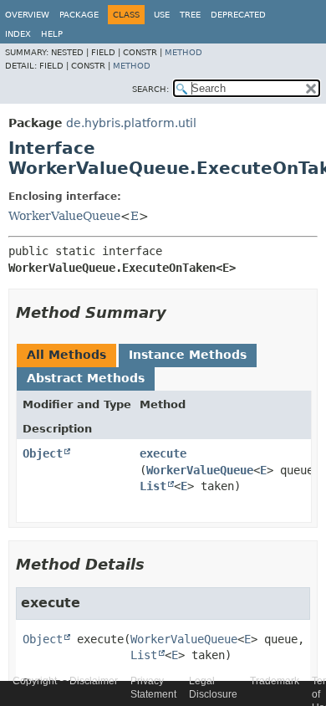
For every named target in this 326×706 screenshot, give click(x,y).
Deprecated (238, 14)
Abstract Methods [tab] (86, 378)
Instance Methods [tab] (188, 354)
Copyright (35, 681)
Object (43, 453)
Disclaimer (93, 681)
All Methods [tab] (66, 354)
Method (183, 52)
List (153, 486)
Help (52, 33)
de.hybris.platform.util (131, 123)
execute (163, 453)
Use (162, 14)
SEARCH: (150, 89)
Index (18, 33)
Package (79, 14)
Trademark (274, 681)
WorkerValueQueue (64, 216)
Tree (190, 14)
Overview (27, 14)
